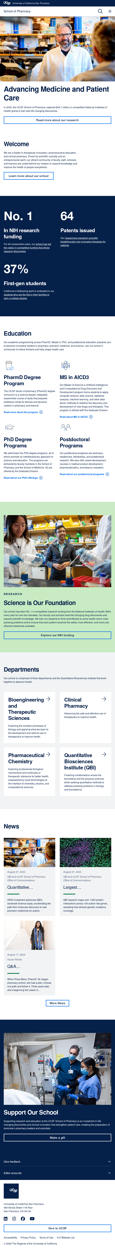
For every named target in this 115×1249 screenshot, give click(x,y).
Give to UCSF (63, 1229)
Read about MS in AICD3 (74, 417)
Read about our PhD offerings (21, 478)
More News (57, 1003)
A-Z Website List (65, 1237)
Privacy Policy (28, 1237)
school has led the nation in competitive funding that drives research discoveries (27, 247)
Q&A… (15, 966)
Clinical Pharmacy (76, 702)
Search (98, 11)
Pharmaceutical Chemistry (26, 758)
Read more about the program (21, 412)
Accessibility (10, 1237)
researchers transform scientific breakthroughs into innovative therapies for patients (83, 241)
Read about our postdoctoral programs (82, 474)
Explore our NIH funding (57, 635)
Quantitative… (21, 887)
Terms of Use (46, 1237)
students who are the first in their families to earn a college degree (26, 296)
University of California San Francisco (31, 4)
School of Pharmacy (17, 11)
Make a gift (63, 1138)
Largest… (73, 887)
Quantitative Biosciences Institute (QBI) (80, 761)
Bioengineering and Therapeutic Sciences (26, 708)
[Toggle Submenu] (57, 1161)
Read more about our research (57, 120)
